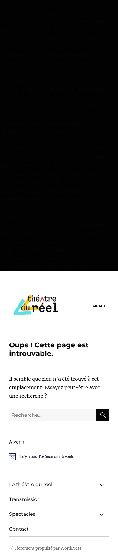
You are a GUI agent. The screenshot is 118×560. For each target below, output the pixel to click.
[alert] (59, 456)
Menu (99, 305)
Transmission (25, 499)
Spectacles (22, 514)
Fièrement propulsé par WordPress (48, 548)
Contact (19, 529)
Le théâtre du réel (30, 484)
